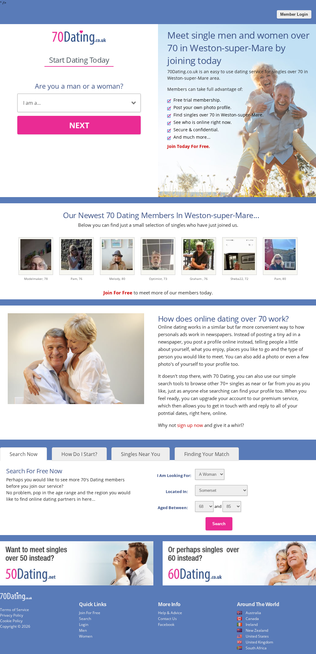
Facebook (166, 624)
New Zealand (257, 630)
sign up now (190, 425)
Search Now (23, 454)
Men (83, 630)
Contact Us (167, 618)
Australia (253, 612)
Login (83, 624)
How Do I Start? (79, 454)
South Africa (256, 648)
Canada (252, 618)
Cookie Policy (11, 620)
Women (85, 636)
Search (219, 523)
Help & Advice (170, 612)
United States (257, 636)
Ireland (252, 624)
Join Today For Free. (188, 146)
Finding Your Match (206, 454)
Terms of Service (14, 609)
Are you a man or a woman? (79, 86)
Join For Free (89, 612)
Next (79, 125)
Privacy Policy (11, 615)
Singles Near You (140, 454)
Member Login (294, 14)
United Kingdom (259, 642)
